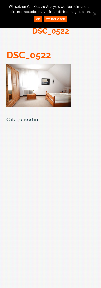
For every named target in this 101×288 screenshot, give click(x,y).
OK (38, 19)
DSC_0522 (28, 55)
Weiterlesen (55, 19)
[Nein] (94, 13)
